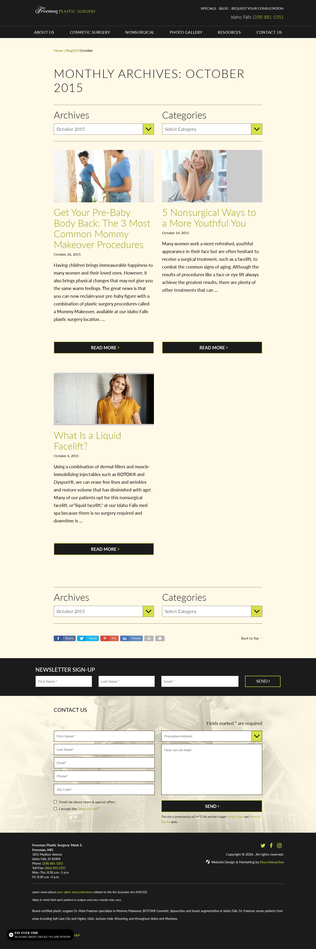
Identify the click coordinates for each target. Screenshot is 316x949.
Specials (208, 8)
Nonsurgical (139, 32)
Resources (229, 32)
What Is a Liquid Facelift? (87, 440)
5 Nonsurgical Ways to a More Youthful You (209, 217)
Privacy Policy (235, 817)
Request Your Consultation (257, 8)
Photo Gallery (186, 32)
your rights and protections (75, 892)
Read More (104, 348)
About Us (44, 32)
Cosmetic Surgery (90, 32)
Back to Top (250, 638)
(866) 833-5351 (55, 868)
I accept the (68, 808)
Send (210, 806)
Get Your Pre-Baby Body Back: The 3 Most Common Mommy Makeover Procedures (102, 228)
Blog (223, 8)
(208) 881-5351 (52, 863)
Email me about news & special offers (87, 801)
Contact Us (269, 32)
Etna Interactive (272, 861)
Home (58, 50)
